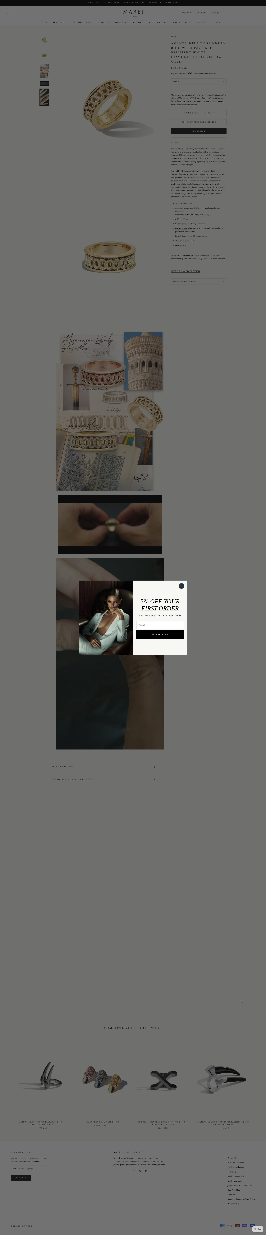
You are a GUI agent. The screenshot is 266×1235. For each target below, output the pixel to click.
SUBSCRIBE (160, 634)
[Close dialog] (181, 586)
